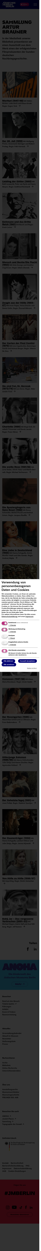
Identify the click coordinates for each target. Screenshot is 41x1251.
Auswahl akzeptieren (27, 661)
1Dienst (11, 638)
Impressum (29, 616)
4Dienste (12, 645)
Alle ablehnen (8, 661)
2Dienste (12, 625)
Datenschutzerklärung (9, 616)
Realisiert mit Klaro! (32, 668)
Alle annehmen (9, 664)
